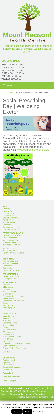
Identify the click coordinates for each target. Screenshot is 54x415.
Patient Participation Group (13, 253)
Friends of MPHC (9, 251)
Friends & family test (11, 229)
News (12, 92)
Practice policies (9, 222)
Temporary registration (11, 242)
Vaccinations (8, 305)
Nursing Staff (8, 211)
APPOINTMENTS (10, 259)
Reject (27, 411)
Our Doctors (7, 209)
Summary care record (11, 227)
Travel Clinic (8, 339)
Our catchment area (11, 218)
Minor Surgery (8, 316)
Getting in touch (9, 360)
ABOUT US (7, 206)
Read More (38, 411)
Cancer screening (10, 323)
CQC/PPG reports (10, 220)
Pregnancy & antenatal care (14, 296)
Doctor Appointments (11, 261)
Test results (7, 268)
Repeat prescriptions (11, 276)
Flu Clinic (6, 341)
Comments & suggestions (13, 367)
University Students (10, 238)
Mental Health (8, 299)
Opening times (8, 362)
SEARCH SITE (9, 352)
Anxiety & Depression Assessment (16, 344)
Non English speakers (11, 245)
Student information (10, 240)
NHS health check (10, 330)
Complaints (7, 369)
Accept (17, 411)
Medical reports (9, 318)
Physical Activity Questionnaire (15, 348)
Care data (7, 225)
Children (6, 285)
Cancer (6, 303)
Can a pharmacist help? (12, 270)
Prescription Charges (11, 279)
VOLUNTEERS (9, 248)
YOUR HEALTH (9, 282)
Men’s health (8, 294)
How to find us (8, 365)
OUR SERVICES (9, 314)
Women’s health (9, 292)
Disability (6, 289)
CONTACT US (9, 358)
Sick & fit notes (8, 321)
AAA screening (8, 332)
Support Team (8, 213)
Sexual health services (12, 337)
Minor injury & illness (11, 308)
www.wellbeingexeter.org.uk (33, 149)
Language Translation (11, 377)
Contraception (8, 334)
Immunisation (8, 325)
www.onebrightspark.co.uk (41, 397)
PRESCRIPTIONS (10, 274)
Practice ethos (8, 216)
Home (6, 92)
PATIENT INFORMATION (13, 233)
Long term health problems (13, 301)
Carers (5, 327)
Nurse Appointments (11, 264)
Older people (8, 287)
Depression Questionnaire (13, 346)
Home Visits (7, 266)
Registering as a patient (12, 235)
